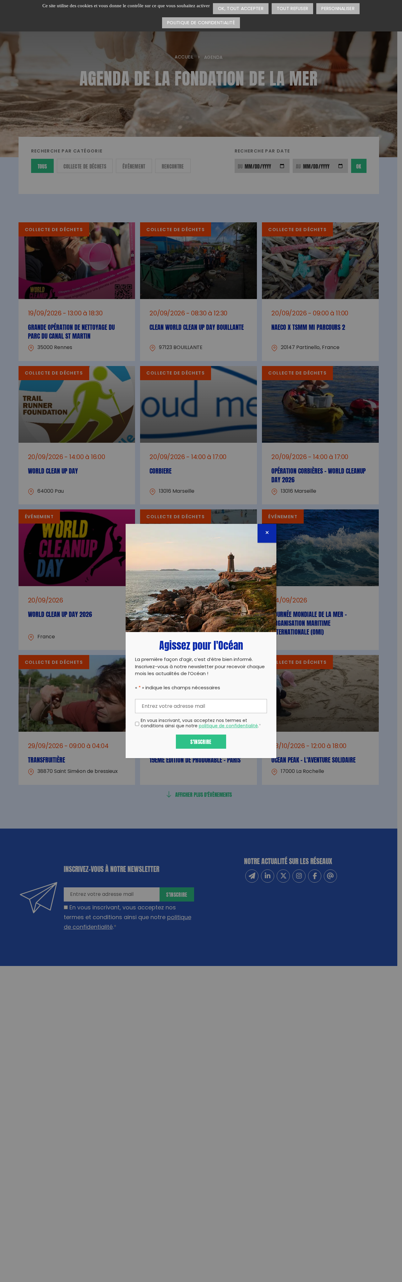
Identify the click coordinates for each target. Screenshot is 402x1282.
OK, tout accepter (240, 9)
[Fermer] (267, 533)
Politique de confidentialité (201, 23)
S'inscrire (200, 741)
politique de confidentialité (228, 726)
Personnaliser (338, 9)
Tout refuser (292, 9)
